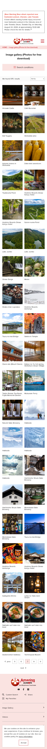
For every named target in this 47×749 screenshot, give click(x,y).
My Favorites (11, 698)
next (22, 668)
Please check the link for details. (17, 29)
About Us (6, 740)
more (4, 86)
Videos (5, 717)
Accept (23, 742)
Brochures (6, 726)
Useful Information (9, 744)
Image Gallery (7, 707)
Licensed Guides (9, 735)
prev (9, 661)
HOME (4, 47)
